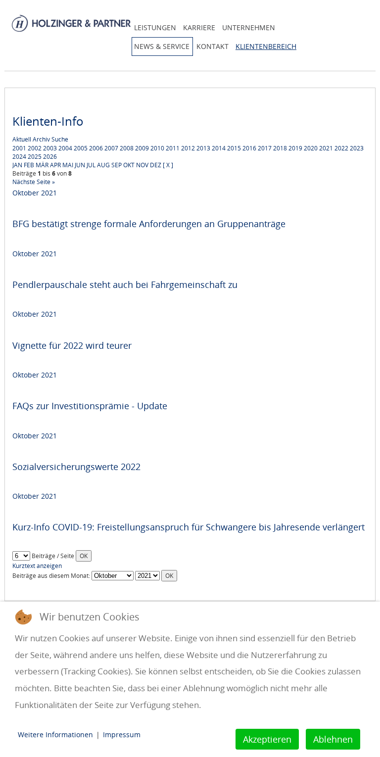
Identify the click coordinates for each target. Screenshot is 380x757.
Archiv (41, 139)
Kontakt (212, 46)
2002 (35, 148)
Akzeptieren (267, 739)
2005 (81, 148)
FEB (29, 165)
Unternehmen (248, 27)
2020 (311, 148)
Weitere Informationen (55, 734)
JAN (17, 165)
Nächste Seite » (33, 182)
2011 (173, 148)
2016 (249, 148)
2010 (157, 148)
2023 (357, 148)
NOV (142, 165)
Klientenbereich (266, 46)
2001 (19, 148)
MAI (67, 165)
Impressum (122, 734)
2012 (188, 148)
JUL (91, 165)
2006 (96, 148)
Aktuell (21, 139)
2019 (295, 148)
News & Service (162, 46)
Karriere (199, 27)
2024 (19, 156)
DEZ (155, 165)
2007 (111, 148)
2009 (142, 148)
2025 (35, 156)
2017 (265, 148)
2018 (280, 148)
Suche (59, 139)
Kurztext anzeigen (37, 566)
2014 (219, 148)
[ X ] (168, 165)
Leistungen (155, 27)
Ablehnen (333, 739)
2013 (203, 148)
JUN (80, 165)
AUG (103, 165)
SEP (116, 165)
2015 (234, 148)
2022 (341, 148)
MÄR (42, 165)
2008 (127, 148)
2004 (65, 148)
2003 (50, 148)
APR (55, 165)
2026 (50, 156)
